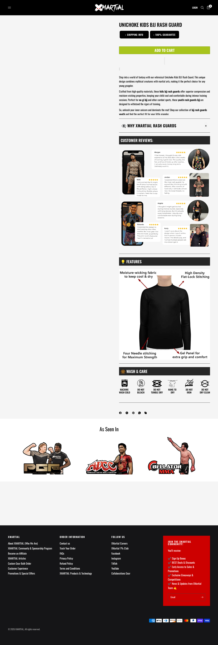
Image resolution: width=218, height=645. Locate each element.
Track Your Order (67, 548)
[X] (127, 413)
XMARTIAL (14, 537)
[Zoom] (103, 28)
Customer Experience (18, 568)
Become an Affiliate (17, 553)
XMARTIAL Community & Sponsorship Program (30, 548)
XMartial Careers (119, 543)
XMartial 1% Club (119, 548)
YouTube (115, 568)
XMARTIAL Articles (17, 558)
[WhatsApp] (140, 413)
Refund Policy (66, 563)
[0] (207, 7)
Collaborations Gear (120, 573)
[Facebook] (121, 413)
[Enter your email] (202, 597)
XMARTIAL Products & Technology (76, 573)
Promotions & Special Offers (21, 573)
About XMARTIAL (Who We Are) (23, 543)
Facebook (115, 553)
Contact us (65, 543)
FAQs (62, 553)
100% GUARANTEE (165, 34)
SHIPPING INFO (134, 34)
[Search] (202, 7)
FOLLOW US (118, 537)
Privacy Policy (66, 558)
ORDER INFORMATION (72, 537)
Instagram (116, 558)
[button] (164, 61)
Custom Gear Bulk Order (19, 563)
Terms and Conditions (70, 568)
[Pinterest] (134, 413)
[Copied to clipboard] (146, 413)
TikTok (114, 563)
